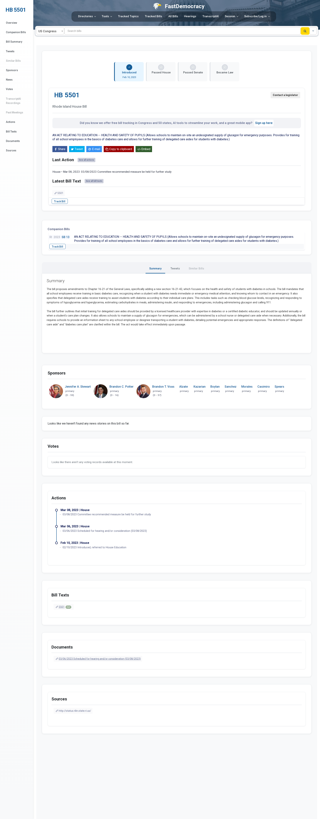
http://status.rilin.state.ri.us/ (75, 710)
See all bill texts (94, 181)
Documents (13, 141)
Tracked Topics (128, 16)
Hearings (190, 16)
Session (230, 16)
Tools (105, 16)
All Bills (173, 16)
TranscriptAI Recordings (13, 101)
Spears (279, 386)
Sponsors (12, 70)
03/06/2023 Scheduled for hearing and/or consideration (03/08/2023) (100, 658)
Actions (10, 121)
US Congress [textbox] (47, 31)
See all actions (86, 160)
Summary (155, 268)
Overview (11, 22)
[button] (313, 31)
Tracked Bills (153, 16)
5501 (60, 193)
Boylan (215, 386)
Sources (11, 150)
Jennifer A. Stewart (78, 386)
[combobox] (50, 31)
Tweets (10, 51)
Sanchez (230, 386)
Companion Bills (16, 32)
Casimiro (263, 386)
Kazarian (200, 386)
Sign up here (264, 123)
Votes (9, 89)
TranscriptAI (210, 16)
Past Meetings (14, 112)
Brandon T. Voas (163, 386)
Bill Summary (14, 41)
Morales (247, 386)
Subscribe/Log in (255, 16)
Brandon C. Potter (121, 386)
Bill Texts (11, 131)
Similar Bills (13, 60)
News (9, 79)
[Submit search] (305, 31)
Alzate (183, 386)
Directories (85, 16)
